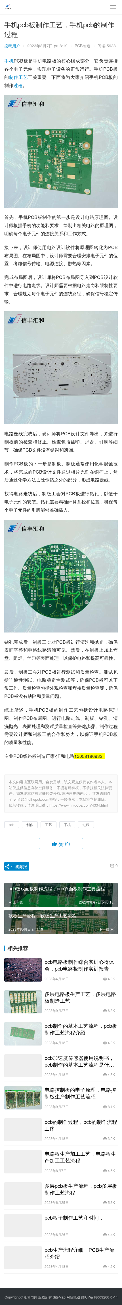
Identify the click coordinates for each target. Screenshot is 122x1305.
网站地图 (73, 1297)
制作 (13, 77)
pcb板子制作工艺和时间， (74, 1217)
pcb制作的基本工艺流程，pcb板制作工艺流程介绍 (81, 1029)
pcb (11, 824)
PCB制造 (83, 45)
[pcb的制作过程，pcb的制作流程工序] (23, 1130)
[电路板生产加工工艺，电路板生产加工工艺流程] (23, 1161)
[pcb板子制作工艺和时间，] (23, 1225)
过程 (17, 85)
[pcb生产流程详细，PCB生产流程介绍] (23, 1258)
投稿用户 (12, 45)
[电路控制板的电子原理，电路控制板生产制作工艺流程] (23, 1097)
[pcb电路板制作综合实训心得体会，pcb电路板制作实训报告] (23, 970)
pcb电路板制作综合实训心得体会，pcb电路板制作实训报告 (79, 965)
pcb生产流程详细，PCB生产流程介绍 (79, 1253)
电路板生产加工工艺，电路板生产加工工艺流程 (80, 1157)
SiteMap (59, 1297)
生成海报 (18, 866)
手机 (9, 60)
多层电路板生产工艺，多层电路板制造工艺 (80, 997)
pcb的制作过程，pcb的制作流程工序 (81, 1125)
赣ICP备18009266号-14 (99, 1297)
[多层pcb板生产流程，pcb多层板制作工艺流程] (23, 1194)
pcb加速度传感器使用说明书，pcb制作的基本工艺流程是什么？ (79, 1061)
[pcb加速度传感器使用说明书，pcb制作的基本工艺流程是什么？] (23, 1066)
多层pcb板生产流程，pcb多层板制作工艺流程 (81, 1189)
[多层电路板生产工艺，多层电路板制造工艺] (23, 1002)
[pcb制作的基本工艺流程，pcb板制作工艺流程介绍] (23, 1034)
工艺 (23, 77)
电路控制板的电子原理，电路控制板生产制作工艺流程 (80, 1093)
